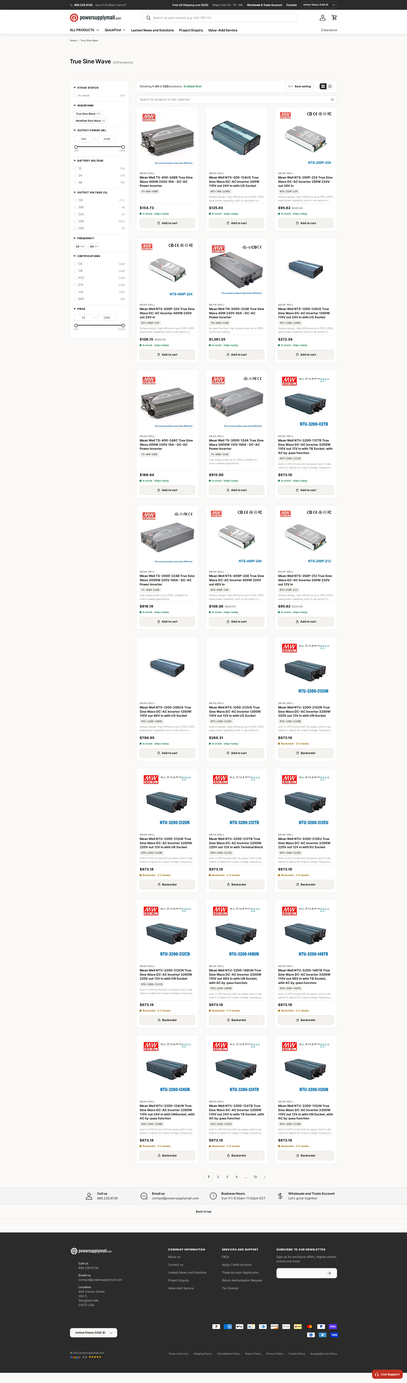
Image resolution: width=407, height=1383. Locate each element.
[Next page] (264, 1177)
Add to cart (169, 223)
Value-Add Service (222, 30)
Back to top (203, 1211)
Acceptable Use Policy (323, 1353)
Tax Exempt (230, 1288)
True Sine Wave (89, 40)
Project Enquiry (191, 30)
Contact (291, 5)
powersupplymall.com (91, 1352)
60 (94, 246)
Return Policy (253, 1353)
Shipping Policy (203, 1353)
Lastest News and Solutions (152, 30)
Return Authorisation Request (242, 1280)
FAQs (225, 1257)
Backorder (308, 753)
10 (255, 1177)
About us (174, 1257)
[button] (334, 17)
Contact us (175, 1264)
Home (73, 40)
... (246, 1177)
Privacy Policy (274, 1353)
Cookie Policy (297, 1353)
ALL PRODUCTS (82, 30)
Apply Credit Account (237, 1264)
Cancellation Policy (228, 1353)
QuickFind (113, 30)
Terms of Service (178, 1353)
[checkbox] (100, 95)
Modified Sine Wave (90, 120)
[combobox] (219, 17)
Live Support (390, 1374)
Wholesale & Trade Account (264, 5)
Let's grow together (303, 1198)
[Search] (332, 99)
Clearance (329, 30)
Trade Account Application (240, 1272)
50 (80, 246)
